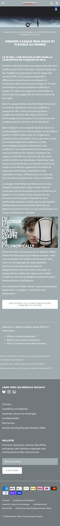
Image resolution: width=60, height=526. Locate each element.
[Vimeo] (3, 391)
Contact (6, 404)
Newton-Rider (15, 516)
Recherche (8, 423)
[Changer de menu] (3, 3)
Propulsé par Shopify (32, 516)
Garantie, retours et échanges (19, 413)
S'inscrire (12, 470)
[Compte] (51, 3)
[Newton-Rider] (30, 3)
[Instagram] (9, 391)
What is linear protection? (21, 336)
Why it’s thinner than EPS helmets (26, 343)
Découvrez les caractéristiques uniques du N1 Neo (30, 304)
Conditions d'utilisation (15, 409)
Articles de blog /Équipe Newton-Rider (24, 428)
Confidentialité (10, 418)
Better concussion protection (23, 340)
